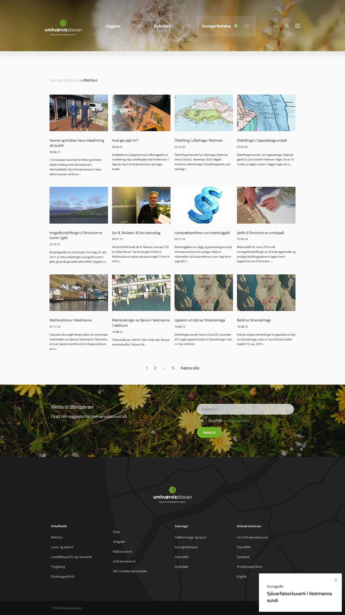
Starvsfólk (182, 557)
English (242, 576)
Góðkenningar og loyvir (190, 537)
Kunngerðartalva (186, 547)
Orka (116, 532)
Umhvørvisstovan (64, 80)
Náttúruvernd (122, 551)
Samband (243, 557)
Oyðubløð (181, 566)
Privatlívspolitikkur (250, 566)
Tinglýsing (58, 566)
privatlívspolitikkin (236, 420)
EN (276, 26)
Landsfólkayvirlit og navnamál (71, 557)
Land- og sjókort (62, 547)
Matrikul (57, 537)
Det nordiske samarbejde (130, 571)
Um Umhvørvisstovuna (252, 537)
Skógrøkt (119, 541)
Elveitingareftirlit (62, 576)
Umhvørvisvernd (124, 561)
